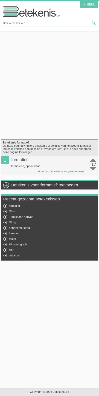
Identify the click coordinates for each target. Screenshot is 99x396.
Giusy (12, 222)
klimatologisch (18, 244)
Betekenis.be (31, 11)
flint (11, 250)
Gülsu (12, 211)
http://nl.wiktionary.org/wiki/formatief (64, 171)
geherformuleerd (19, 228)
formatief (14, 206)
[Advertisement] (49, 85)
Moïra (12, 239)
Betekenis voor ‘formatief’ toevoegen (44, 185)
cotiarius (14, 255)
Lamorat (14, 233)
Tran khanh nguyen (21, 217)
